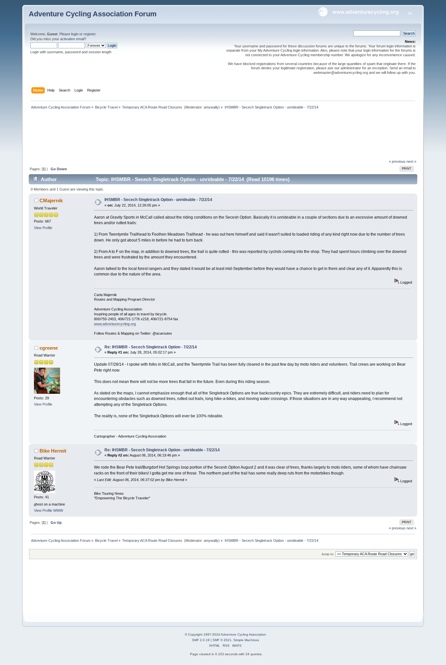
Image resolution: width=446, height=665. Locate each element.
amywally (211, 107)
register (89, 34)
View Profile (43, 228)
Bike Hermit (53, 451)
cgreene (49, 348)
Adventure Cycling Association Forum (93, 14)
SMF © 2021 (222, 640)
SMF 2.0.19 (201, 640)
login (74, 34)
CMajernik (51, 200)
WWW (58, 510)
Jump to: (327, 554)
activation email (72, 39)
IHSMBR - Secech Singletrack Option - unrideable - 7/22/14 (158, 199)
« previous (397, 161)
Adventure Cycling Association (243, 634)
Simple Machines (246, 640)
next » (411, 161)
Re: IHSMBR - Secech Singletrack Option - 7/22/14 (150, 347)
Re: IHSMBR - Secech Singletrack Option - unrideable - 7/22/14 (162, 450)
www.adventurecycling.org (115, 324)
